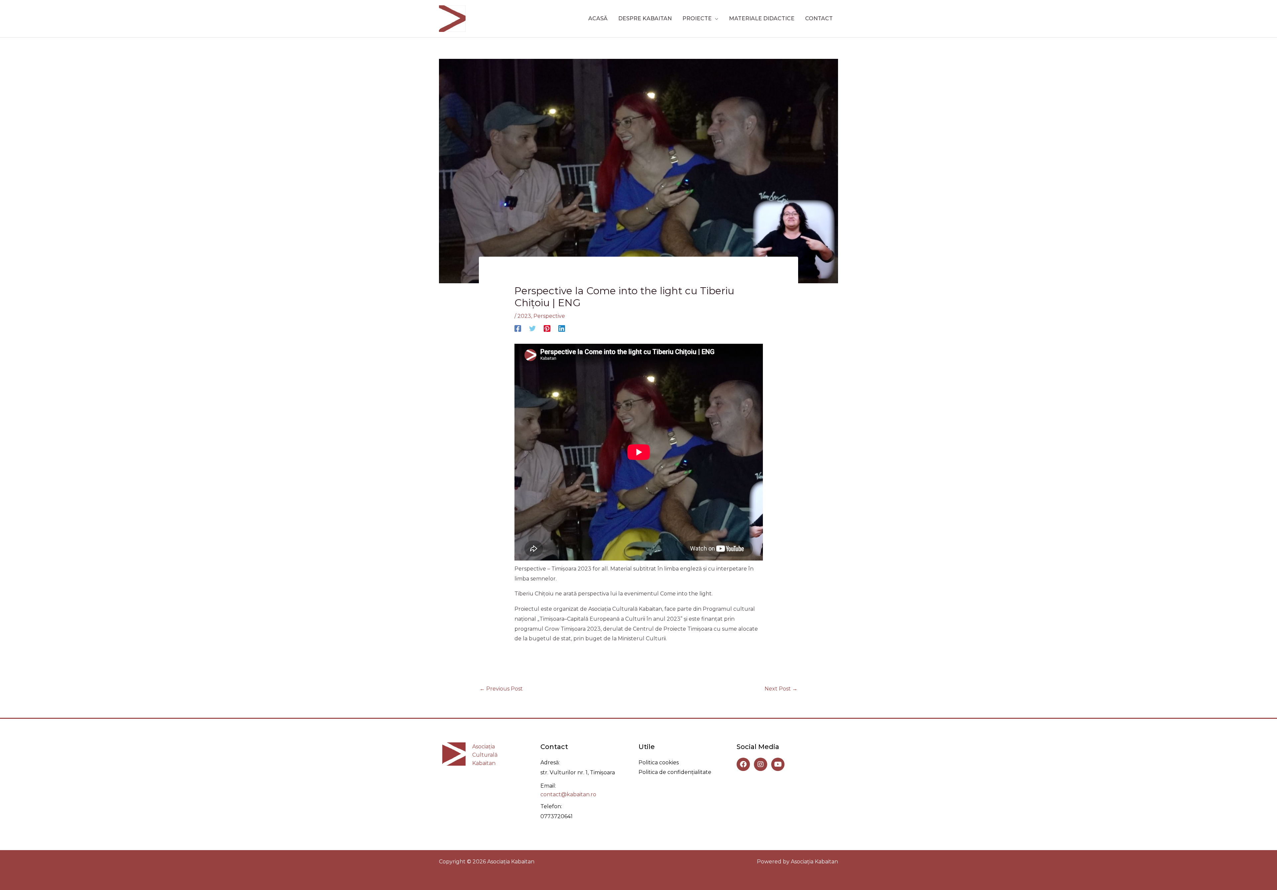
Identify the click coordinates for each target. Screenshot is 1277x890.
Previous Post (501, 689)
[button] (715, 18)
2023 (524, 316)
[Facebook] (517, 328)
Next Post (781, 689)
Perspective (549, 316)
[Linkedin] (561, 328)
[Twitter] (532, 328)
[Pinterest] (547, 328)
